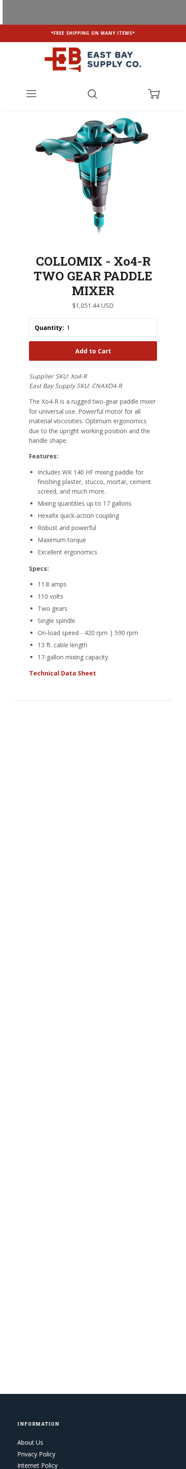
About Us (30, 1442)
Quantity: (49, 327)
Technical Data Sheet (62, 673)
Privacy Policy (36, 1454)
